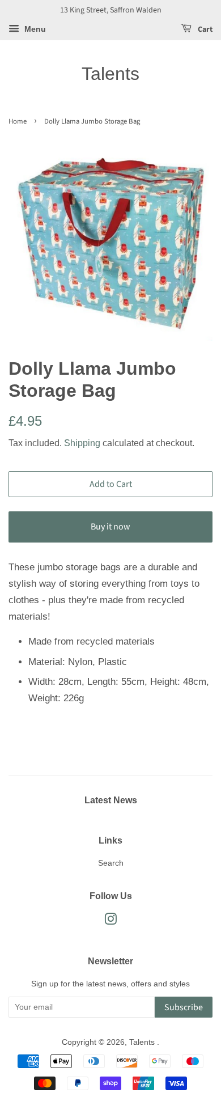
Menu (34, 28)
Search (111, 862)
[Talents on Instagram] (110, 921)
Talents (110, 73)
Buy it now (110, 526)
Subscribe (183, 1007)
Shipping (82, 443)
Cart (204, 29)
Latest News (110, 800)
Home (17, 121)
